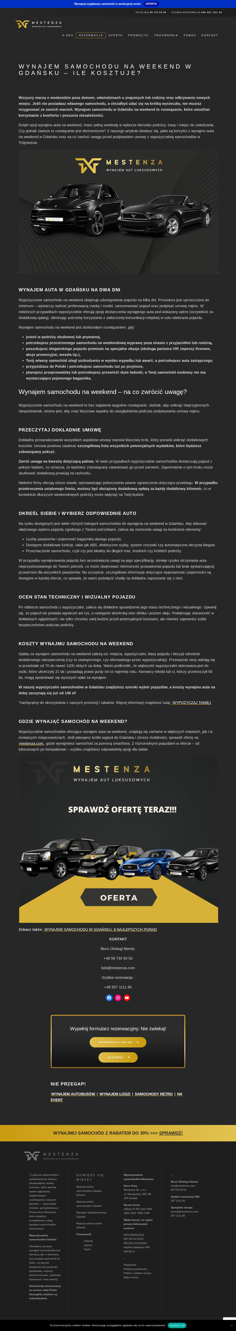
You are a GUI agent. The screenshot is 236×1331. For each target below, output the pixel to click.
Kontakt (210, 35)
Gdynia (88, 1245)
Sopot (87, 1249)
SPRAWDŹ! (171, 1133)
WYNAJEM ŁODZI (115, 1094)
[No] (231, 1325)
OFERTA (151, 3)
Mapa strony (131, 1277)
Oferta (116, 35)
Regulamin (130, 1264)
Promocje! (138, 35)
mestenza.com (31, 743)
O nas (68, 35)
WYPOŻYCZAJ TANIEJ (191, 703)
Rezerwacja (91, 35)
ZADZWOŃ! (116, 1057)
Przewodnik (166, 35)
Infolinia (151, 12)
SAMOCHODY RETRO (154, 1094)
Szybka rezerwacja (196, 12)
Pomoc (190, 35)
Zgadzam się (177, 1325)
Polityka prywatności (135, 1268)
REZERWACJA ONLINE (116, 1042)
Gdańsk (88, 1240)
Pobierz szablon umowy (137, 1273)
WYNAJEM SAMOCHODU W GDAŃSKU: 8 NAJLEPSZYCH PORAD (100, 929)
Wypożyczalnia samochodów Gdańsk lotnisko (89, 1190)
